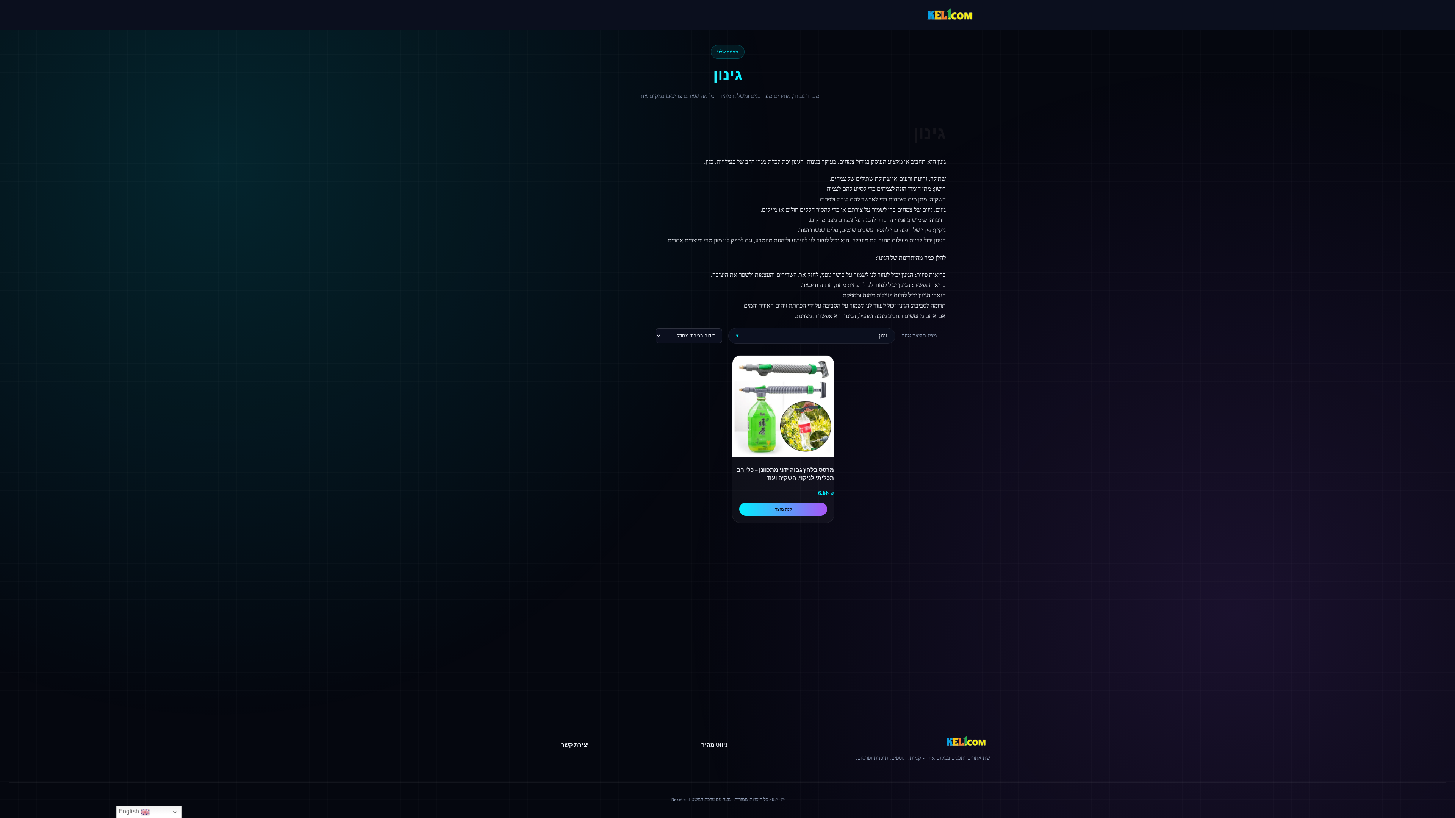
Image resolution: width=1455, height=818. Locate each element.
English (130, 811)
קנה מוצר (783, 509)
